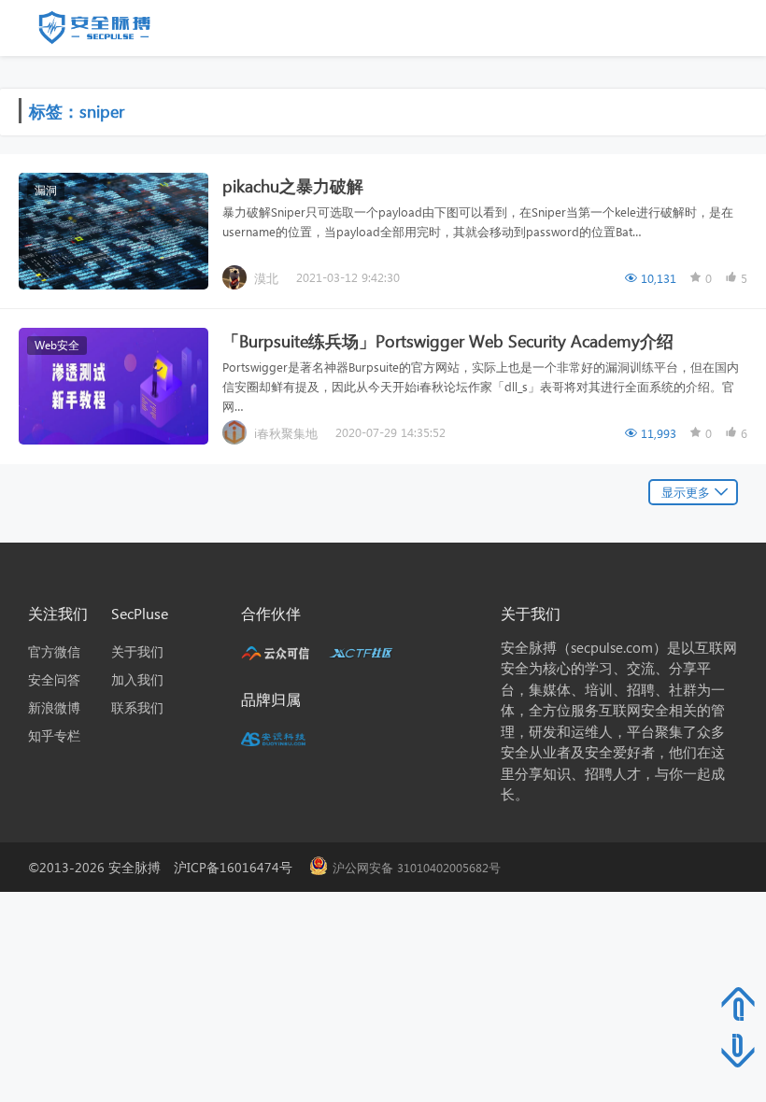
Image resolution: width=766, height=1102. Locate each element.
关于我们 (137, 651)
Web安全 (57, 345)
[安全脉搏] (108, 31)
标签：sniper (76, 110)
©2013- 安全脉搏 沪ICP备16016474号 (166, 867)
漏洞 (46, 190)
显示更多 (685, 492)
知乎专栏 (54, 735)
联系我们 (137, 707)
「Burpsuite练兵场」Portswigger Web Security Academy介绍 (448, 340)
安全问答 (54, 679)
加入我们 (137, 679)
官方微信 (54, 651)
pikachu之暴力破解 (292, 185)
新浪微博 (54, 707)
